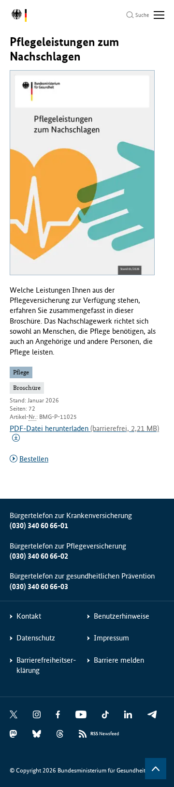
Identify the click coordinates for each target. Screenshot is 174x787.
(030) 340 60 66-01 (39, 525)
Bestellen (33, 458)
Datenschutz (35, 637)
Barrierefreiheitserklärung (46, 665)
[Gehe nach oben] (155, 768)
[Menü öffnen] (159, 15)
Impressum (111, 637)
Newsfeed (104, 734)
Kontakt (28, 616)
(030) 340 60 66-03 (39, 586)
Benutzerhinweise (121, 616)
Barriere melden (119, 660)
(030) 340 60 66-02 (39, 556)
